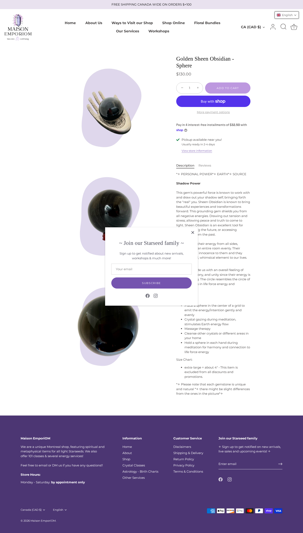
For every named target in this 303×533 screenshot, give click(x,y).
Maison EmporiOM (43, 520)
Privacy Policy (183, 465)
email (43, 465)
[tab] (187, 165)
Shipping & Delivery (188, 453)
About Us (93, 23)
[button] (287, 15)
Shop (126, 459)
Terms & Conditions (188, 471)
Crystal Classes (133, 465)
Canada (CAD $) (31, 509)
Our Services (127, 31)
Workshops (158, 31)
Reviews (204, 165)
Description (185, 165)
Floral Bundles (207, 23)
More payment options (213, 112)
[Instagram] (156, 295)
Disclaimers (182, 447)
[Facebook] (148, 295)
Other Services (133, 478)
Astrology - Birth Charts (140, 471)
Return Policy (183, 459)
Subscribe (151, 283)
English (58, 509)
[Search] (283, 27)
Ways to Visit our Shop (132, 23)
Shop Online (173, 23)
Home (70, 23)
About (127, 453)
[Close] (192, 232)
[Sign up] (280, 464)
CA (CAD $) (251, 27)
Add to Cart (228, 88)
